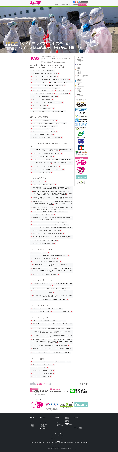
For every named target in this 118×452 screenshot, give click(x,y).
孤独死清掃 (79, 61)
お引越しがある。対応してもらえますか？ (41, 311)
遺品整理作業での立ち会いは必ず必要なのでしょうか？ (44, 240)
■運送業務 (57, 417)
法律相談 (78, 68)
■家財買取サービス (43, 428)
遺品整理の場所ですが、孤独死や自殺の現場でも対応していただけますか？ (49, 212)
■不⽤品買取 (67, 418)
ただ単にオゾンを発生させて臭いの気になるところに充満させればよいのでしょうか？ (51, 159)
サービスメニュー (49, 4)
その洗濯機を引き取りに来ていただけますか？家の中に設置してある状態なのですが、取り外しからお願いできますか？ (51, 336)
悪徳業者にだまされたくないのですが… (41, 376)
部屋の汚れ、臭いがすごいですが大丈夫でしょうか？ (44, 131)
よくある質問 (62, 4)
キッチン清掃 (79, 71)
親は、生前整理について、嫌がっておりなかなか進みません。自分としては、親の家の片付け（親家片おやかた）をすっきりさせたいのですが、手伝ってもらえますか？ (51, 187)
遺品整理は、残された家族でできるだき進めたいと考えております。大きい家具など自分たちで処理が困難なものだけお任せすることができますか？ (51, 218)
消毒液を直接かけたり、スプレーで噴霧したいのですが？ (45, 88)
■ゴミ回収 (67, 420)
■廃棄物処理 (67, 417)
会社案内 (56, 4)
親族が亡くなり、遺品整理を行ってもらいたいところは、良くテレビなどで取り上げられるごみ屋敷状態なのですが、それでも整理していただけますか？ (51, 208)
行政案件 (78, 94)
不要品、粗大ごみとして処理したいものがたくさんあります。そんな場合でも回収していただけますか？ (51, 349)
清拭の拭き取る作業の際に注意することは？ (42, 91)
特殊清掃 (78, 78)
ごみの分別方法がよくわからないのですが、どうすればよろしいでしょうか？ (49, 225)
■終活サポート (33, 422)
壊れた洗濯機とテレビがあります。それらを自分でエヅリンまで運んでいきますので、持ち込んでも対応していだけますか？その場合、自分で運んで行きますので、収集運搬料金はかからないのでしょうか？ (51, 341)
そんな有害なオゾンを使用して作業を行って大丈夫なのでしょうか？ (47, 169)
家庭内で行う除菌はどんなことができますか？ (42, 70)
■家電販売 (67, 421)
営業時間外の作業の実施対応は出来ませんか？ (42, 370)
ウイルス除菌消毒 (80, 60)
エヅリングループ (83, 4)
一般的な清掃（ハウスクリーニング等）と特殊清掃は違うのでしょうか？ (48, 123)
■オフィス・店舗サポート (45, 422)
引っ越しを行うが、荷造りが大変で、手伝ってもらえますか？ (46, 261)
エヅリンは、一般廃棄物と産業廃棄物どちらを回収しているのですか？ (48, 321)
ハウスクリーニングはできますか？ (40, 252)
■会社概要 (76, 417)
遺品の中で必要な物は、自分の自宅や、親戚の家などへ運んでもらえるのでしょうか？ (51, 227)
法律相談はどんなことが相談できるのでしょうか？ (43, 184)
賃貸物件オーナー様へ (59, 425)
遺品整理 (78, 67)
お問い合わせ (69, 4)
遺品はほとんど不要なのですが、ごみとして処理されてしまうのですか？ (48, 222)
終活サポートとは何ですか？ (38, 181)
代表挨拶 (78, 90)
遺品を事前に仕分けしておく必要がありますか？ (43, 214)
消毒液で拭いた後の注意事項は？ (39, 105)
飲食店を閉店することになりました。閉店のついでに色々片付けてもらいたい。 (50, 288)
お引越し (78, 84)
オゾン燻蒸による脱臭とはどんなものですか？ (42, 156)
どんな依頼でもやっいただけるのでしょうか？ (42, 364)
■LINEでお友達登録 (78, 428)
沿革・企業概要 (79, 91)
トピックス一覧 (77, 418)
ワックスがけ (79, 79)
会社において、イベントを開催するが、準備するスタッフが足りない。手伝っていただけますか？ (51, 291)
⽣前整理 (78, 66)
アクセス (78, 93)
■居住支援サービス (58, 422)
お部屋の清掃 (79, 73)
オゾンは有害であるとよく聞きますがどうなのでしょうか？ (45, 166)
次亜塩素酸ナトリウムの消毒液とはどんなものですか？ (44, 76)
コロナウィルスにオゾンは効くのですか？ (41, 172)
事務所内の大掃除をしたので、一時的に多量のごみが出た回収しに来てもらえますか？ (51, 328)
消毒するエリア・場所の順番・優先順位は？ (42, 99)
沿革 (76, 422)
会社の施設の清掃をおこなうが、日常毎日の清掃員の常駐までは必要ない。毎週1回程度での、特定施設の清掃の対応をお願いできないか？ (51, 296)
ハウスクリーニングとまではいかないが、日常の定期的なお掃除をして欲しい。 (50, 255)
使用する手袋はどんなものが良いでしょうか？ (42, 108)
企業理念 (78, 89)
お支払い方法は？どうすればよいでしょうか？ (42, 373)
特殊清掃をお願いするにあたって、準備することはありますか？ (46, 137)
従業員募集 (75, 4)
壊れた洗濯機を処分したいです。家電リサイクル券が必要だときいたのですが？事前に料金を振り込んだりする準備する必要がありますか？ (51, 331)
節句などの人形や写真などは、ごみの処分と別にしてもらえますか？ (47, 233)
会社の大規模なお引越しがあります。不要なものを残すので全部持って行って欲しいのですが (51, 284)
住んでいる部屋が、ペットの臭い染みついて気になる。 (44, 258)
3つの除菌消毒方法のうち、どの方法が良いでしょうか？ (45, 73)
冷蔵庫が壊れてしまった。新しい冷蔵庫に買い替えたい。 (45, 274)
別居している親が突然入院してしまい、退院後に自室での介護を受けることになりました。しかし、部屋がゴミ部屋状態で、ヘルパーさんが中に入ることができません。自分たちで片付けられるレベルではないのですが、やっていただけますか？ (51, 193)
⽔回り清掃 (79, 72)
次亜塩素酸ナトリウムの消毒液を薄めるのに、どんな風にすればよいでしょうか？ (50, 79)
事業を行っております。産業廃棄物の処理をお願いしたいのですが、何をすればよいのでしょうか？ (51, 324)
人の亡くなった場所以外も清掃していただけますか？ (44, 126)
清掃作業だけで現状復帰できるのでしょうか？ (42, 134)
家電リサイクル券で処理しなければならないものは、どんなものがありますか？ (50, 345)
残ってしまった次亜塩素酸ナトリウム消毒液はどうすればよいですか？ (48, 111)
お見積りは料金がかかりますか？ (39, 367)
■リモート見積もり (68, 424)
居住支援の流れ (58, 424)
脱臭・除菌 (79, 63)
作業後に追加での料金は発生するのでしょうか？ (43, 243)
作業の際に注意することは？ (39, 82)
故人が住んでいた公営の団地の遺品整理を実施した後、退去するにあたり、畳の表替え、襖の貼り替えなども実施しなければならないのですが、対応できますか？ (51, 237)
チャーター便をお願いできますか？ (63, 311)
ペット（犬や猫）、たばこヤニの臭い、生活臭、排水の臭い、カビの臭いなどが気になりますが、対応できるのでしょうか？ (51, 149)
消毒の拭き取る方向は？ (63, 93)
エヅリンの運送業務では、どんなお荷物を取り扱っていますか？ (46, 308)
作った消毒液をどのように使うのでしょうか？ (60, 82)
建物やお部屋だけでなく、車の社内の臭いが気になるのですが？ (46, 153)
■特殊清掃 (32, 417)
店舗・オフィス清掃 (80, 76)
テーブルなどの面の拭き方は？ (63, 91)
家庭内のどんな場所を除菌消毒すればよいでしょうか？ (44, 96)
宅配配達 (78, 83)
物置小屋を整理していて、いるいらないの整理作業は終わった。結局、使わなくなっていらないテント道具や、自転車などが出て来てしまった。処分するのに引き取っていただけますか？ (51, 270)
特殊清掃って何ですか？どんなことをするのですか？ (44, 120)
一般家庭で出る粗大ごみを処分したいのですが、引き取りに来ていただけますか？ (50, 352)
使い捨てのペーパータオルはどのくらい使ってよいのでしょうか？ (47, 102)
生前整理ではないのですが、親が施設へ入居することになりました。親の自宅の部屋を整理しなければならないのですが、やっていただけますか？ (51, 198)
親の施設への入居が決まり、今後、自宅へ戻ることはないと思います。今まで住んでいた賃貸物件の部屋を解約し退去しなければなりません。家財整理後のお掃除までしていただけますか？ (51, 203)
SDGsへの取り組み (78, 421)
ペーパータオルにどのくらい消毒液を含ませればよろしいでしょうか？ (48, 85)
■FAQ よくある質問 (78, 427)
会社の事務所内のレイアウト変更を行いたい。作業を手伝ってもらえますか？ (49, 299)
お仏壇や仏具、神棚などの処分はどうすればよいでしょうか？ (46, 230)
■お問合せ (76, 426)
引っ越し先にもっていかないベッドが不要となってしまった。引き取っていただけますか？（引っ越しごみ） (52, 265)
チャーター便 (79, 82)
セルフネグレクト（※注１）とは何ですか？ (42, 129)
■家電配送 (67, 423)
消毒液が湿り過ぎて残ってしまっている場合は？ (43, 93)
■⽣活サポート (43, 417)
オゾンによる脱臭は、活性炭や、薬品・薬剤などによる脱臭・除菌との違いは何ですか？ (51, 162)
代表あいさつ (77, 420)
